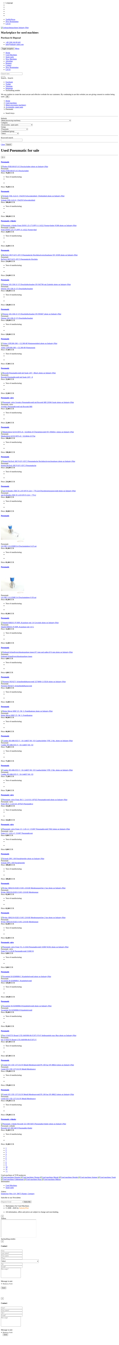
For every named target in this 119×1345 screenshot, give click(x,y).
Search (8, 144)
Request (9, 63)
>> (7, 1171)
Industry (4, 118)
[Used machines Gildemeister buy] (12, 1179)
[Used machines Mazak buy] (49, 1177)
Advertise (9, 61)
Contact (8, 65)
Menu (17, 48)
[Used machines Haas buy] (33, 1179)
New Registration (12, 22)
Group (3, 127)
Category (4, 123)
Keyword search (7, 138)
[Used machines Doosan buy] (11, 1177)
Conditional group (7, 131)
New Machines (11, 59)
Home (8, 53)
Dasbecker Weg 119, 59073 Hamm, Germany (18, 1194)
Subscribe (27, 1202)
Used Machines (11, 55)
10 (6, 1167)
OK (7, 97)
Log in (8, 24)
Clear (3, 144)
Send (3, 1288)
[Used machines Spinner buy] (88, 1177)
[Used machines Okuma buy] (30, 1177)
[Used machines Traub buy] (107, 1177)
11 (6, 1169)
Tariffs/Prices (10, 19)
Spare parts (10, 57)
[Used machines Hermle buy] (68, 1177)
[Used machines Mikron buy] (51, 1179)
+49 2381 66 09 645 (13, 42)
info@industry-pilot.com (15, 44)
